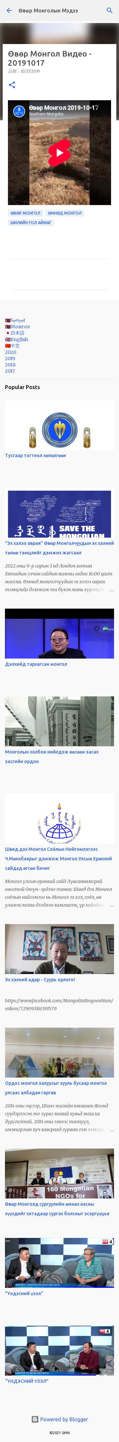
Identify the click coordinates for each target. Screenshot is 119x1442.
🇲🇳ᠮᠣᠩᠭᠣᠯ (15, 320)
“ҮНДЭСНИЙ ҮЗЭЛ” (27, 1381)
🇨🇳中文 (12, 346)
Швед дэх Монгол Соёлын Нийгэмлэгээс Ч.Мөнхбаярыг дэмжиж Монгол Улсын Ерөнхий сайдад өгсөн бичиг (58, 859)
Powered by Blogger (63, 1419)
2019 (10, 358)
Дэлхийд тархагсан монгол (36, 664)
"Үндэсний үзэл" (24, 1293)
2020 (10, 352)
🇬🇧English (16, 339)
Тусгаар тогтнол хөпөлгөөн (35, 455)
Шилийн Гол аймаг (31, 223)
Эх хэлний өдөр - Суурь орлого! (40, 979)
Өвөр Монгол (25, 213)
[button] (12, 85)
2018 (10, 365)
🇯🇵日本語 (14, 333)
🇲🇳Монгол (17, 327)
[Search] (110, 10)
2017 (10, 371)
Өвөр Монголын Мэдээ (48, 10)
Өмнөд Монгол (65, 213)
